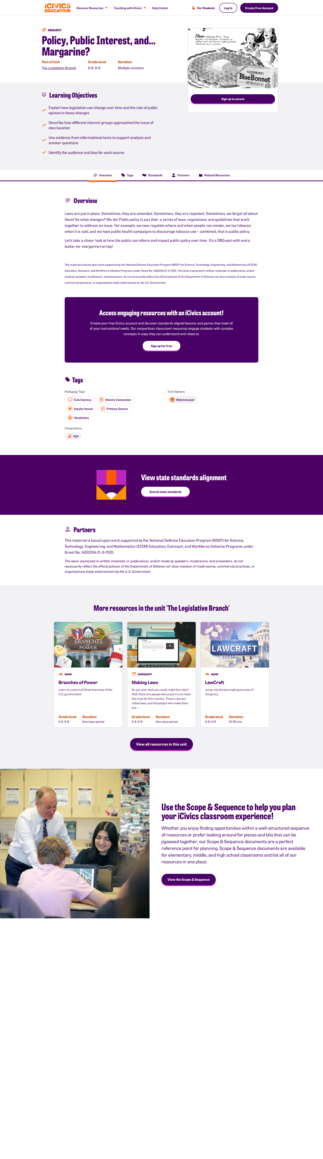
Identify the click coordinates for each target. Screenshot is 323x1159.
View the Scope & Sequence (188, 879)
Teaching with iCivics (128, 8)
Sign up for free (161, 346)
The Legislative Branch (59, 67)
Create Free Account (259, 8)
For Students (206, 8)
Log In (228, 8)
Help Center (160, 8)
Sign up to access (232, 99)
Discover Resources (89, 8)
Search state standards (165, 492)
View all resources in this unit (161, 743)
